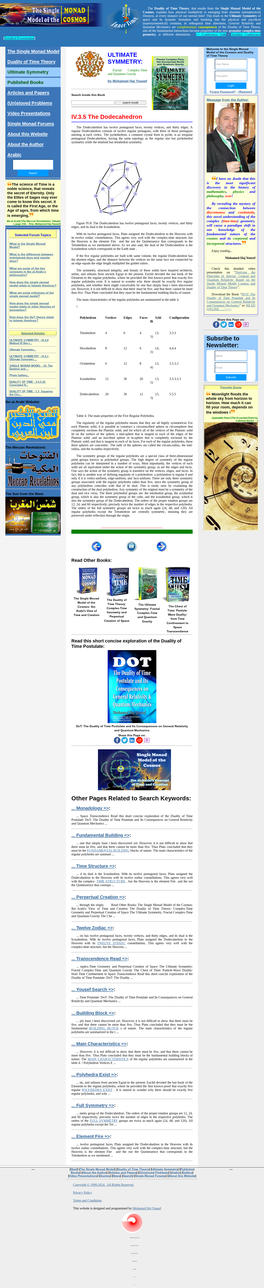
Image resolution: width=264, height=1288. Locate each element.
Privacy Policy (82, 1192)
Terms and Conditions (87, 1200)
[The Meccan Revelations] (33, 467)
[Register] (245, 91)
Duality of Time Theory (31, 61)
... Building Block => (92, 1013)
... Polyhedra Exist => (94, 1074)
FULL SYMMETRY (104, 1120)
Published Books (25, 82)
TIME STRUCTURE (111, 881)
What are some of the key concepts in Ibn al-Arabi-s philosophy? (27, 272)
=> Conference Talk (211, 34)
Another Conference (246, 34)
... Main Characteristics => (99, 1043)
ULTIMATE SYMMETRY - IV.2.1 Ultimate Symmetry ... (28, 358)
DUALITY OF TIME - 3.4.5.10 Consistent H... (27, 383)
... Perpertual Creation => (98, 897)
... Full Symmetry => (92, 1105)
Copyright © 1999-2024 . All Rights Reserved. (103, 1185)
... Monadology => (90, 808)
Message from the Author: (228, 100)
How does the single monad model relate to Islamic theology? (33, 284)
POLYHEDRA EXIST (97, 1090)
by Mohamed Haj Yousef (127, 81)
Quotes (105, 1175)
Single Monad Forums (30, 123)
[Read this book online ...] (132, 722)
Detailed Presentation (19, 38)
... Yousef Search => (92, 989)
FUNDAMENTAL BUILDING (108, 850)
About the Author (25, 144)
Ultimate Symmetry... (22, 349)
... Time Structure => (93, 866)
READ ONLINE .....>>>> (231, 307)
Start (74, 1169)
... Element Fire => (90, 1136)
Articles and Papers (28, 92)
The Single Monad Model (33, 51)
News (116, 1175)
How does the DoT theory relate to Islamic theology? (31, 318)
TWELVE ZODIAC (111, 943)
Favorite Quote (231, 387)
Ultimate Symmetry (27, 72)
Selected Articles (33, 333)
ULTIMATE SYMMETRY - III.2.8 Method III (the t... (28, 342)
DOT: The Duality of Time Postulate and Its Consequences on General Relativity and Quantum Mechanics (231, 299)
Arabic (14, 154)
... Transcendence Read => (99, 958)
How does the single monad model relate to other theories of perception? (32, 307)
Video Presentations (28, 113)
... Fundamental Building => (100, 835)
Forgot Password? (223, 91)
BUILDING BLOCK (104, 1028)
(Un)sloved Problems (29, 103)
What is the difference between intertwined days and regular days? (31, 258)
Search (127, 1175)
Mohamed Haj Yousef (147, 1208)
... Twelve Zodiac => (92, 927)
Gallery (187, 1172)
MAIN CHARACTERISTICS (108, 1059)
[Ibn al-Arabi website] (33, 421)
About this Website (27, 134)
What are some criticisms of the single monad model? (31, 294)
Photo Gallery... (19, 375)
